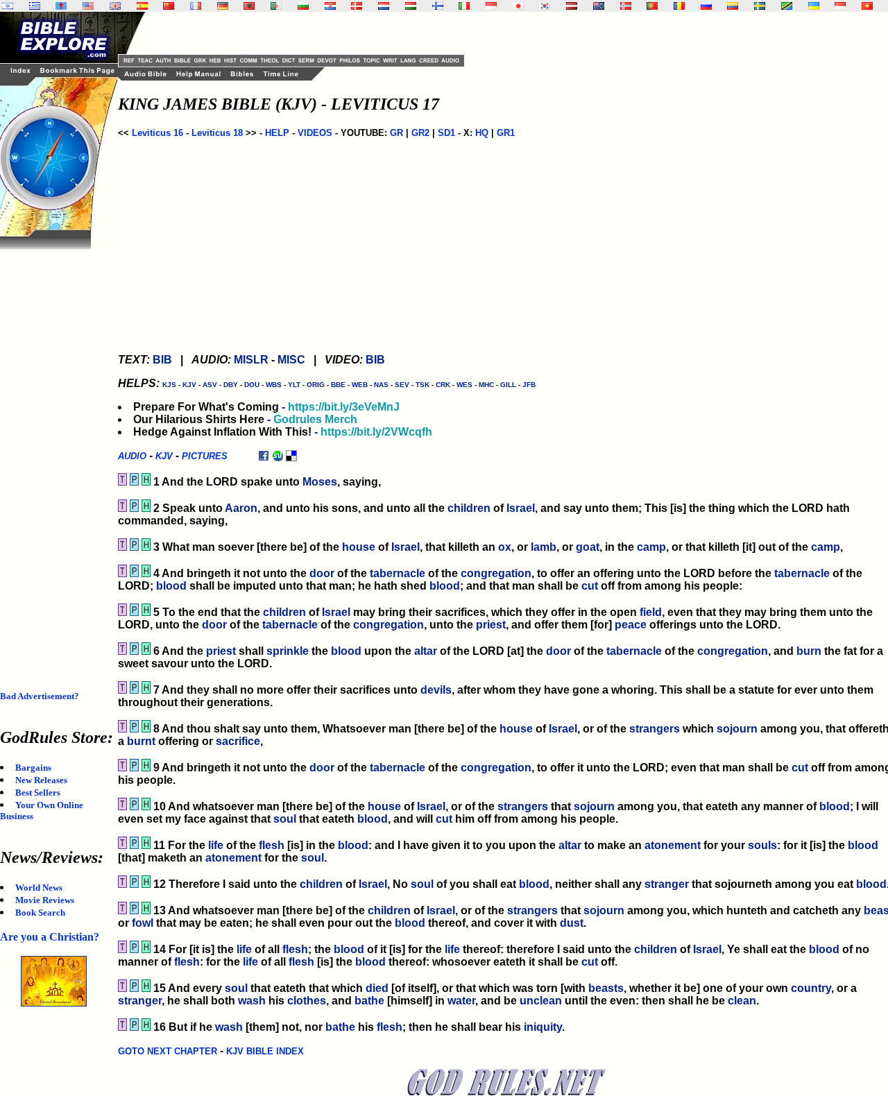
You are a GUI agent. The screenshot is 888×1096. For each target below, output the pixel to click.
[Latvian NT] (571, 6)
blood (171, 586)
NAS (381, 384)
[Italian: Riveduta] (464, 6)
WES (464, 384)
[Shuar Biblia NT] (732, 6)
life (215, 845)
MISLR (251, 360)
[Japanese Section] (518, 6)
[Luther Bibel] (222, 6)
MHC (486, 384)
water (461, 1001)
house (358, 547)
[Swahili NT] (786, 6)
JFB (529, 384)
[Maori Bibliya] (598, 6)
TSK (422, 384)
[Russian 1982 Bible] (706, 6)
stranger (666, 884)
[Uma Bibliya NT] (840, 6)
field (651, 612)
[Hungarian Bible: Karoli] (410, 6)
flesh (271, 845)
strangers (654, 729)
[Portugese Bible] (652, 6)
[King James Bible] (115, 6)
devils (436, 690)
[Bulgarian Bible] (303, 6)
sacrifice (238, 741)
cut (589, 586)
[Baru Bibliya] (491, 6)
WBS (274, 384)
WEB (360, 384)
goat (587, 547)
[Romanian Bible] (679, 6)
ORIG (316, 384)
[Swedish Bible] (759, 6)
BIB (162, 360)
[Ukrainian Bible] (813, 6)
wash (252, 1001)
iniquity (543, 1027)
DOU (251, 384)
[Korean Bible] (544, 6)
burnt (141, 741)
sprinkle (287, 651)
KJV (189, 384)
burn (808, 651)
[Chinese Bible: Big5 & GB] (168, 6)
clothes (306, 1001)
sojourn (737, 729)
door (321, 573)
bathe (369, 1001)
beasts (606, 988)
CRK (443, 384)
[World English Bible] (88, 6)
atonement (672, 845)
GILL (508, 384)
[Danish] (356, 6)
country (811, 988)
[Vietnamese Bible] (867, 6)
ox (504, 547)
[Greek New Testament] (34, 6)
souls (762, 845)
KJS (169, 384)
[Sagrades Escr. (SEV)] (142, 6)
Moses (319, 482)
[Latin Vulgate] (61, 6)
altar (425, 651)
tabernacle (397, 573)
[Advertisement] (55, 458)
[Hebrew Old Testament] (7, 6)
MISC (291, 360)
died (377, 988)
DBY (230, 384)
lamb (543, 547)
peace (631, 625)
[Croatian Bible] (330, 6)
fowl (142, 923)
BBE (338, 384)
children (468, 508)
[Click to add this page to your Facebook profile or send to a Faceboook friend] (263, 455)
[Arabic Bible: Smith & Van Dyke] (276, 6)
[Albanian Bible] (249, 6)
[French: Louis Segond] (195, 6)
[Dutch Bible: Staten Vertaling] (383, 6)
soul (284, 819)
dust (571, 923)
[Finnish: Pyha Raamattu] (437, 6)
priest (491, 625)
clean (742, 1001)
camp (651, 547)
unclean (541, 1001)
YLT (294, 384)
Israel (520, 508)
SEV (402, 384)
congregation (496, 573)
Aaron (241, 508)
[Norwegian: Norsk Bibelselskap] (625, 6)
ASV (210, 384)
